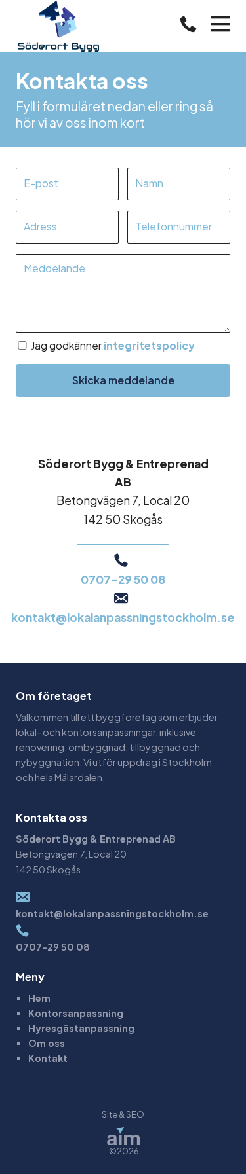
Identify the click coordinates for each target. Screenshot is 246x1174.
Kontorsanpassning (75, 1013)
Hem (39, 998)
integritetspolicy (149, 345)
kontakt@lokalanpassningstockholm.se (123, 617)
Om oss (46, 1043)
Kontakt (48, 1058)
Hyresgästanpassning (81, 1028)
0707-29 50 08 (123, 579)
